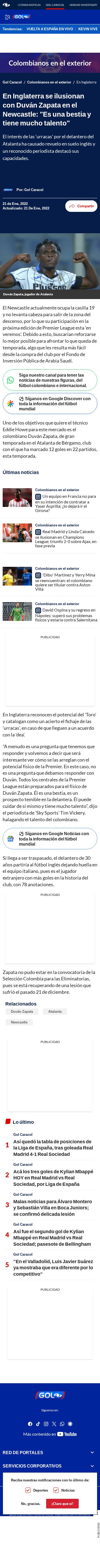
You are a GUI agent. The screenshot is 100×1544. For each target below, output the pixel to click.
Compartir (85, 206)
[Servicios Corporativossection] (92, 1465)
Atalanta (55, 1011)
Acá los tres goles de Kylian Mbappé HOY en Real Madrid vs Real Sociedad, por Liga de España (53, 1177)
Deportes (40, 1490)
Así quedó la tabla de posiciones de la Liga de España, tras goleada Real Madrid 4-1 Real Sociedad (53, 1147)
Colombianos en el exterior (49, 82)
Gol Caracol (55, 4)
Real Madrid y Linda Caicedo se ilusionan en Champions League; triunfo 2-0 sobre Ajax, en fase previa (66, 538)
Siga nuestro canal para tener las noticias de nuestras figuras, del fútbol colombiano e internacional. (53, 380)
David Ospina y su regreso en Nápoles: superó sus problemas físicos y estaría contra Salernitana (66, 614)
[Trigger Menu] (7, 17)
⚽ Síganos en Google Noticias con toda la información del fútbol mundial (54, 838)
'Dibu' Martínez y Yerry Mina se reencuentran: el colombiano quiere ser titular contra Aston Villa (65, 581)
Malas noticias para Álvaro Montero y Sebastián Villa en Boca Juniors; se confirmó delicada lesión (52, 1207)
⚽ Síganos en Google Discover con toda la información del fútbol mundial (55, 403)
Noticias (68, 1490)
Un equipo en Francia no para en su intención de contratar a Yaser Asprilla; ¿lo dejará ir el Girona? (65, 503)
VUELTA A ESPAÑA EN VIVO (50, 29)
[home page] (6, 5)
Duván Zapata (22, 1011)
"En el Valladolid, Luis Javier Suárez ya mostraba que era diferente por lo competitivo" (53, 1267)
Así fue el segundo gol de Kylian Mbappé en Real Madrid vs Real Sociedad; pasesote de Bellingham (52, 1237)
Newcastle (19, 1022)
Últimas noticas (29, 4)
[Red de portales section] (92, 1452)
